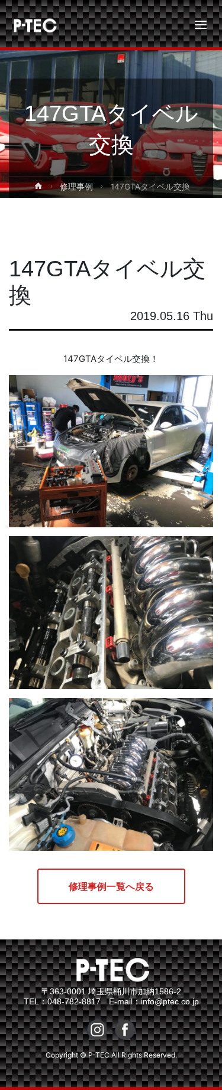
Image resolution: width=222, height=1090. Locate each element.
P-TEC (25, 25)
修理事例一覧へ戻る (111, 886)
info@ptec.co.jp (170, 1001)
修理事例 (76, 186)
